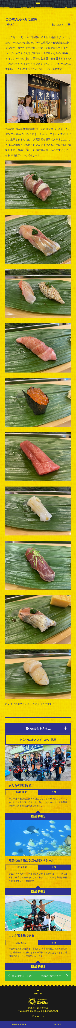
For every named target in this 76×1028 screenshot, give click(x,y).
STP (68, 24)
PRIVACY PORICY (19, 1024)
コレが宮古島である (21, 935)
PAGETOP (38, 993)
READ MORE (38, 816)
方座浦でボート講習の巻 (25, 976)
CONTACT (57, 1024)
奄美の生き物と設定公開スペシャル (31, 860)
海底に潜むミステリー (53, 976)
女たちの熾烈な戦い (21, 785)
